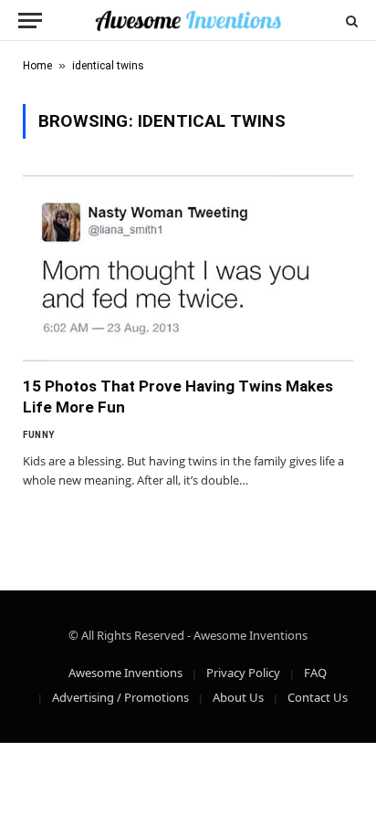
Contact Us (317, 697)
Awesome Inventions (125, 672)
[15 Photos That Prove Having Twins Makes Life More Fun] (188, 268)
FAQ (315, 672)
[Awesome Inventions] (187, 20)
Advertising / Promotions (120, 697)
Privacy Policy (243, 672)
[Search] (350, 20)
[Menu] (30, 20)
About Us (238, 697)
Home (37, 65)
